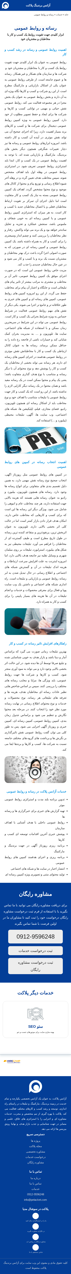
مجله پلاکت (35, 1146)
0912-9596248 (36, 936)
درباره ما (36, 1178)
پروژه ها (35, 1140)
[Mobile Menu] (66, 5)
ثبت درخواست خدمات (36, 951)
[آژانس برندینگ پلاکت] (7, 5)
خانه (66, 14)
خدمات (59, 14)
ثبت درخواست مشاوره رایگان (35, 966)
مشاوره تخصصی (35, 1151)
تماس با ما (35, 1183)
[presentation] (37, 1045)
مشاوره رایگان (35, 1162)
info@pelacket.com (35, 1199)
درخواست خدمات (35, 1156)
